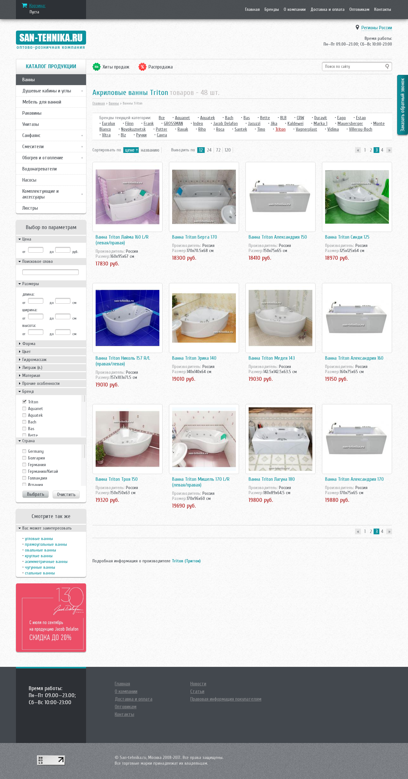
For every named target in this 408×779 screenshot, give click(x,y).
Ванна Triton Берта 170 (194, 237)
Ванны (28, 80)
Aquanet (35, 408)
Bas (31, 428)
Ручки (141, 135)
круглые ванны (39, 556)
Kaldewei (295, 123)
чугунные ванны (40, 567)
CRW (300, 117)
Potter (161, 129)
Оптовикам (359, 9)
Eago (341, 117)
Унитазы (30, 124)
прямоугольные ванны (46, 544)
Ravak (183, 129)
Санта (162, 135)
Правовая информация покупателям (225, 699)
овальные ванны (40, 550)
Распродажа (161, 67)
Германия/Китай (43, 471)
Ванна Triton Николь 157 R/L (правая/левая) (123, 361)
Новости (198, 684)
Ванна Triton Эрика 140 (194, 358)
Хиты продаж (116, 67)
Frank (149, 123)
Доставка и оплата (327, 9)
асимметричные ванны (46, 561)
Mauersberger (350, 123)
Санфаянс (31, 135)
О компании (295, 9)
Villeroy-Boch (360, 129)
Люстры (30, 208)
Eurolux (108, 123)
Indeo (198, 123)
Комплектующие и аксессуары (40, 194)
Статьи (197, 691)
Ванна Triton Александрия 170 (354, 479)
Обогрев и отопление (42, 158)
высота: (29, 325)
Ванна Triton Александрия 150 (278, 237)
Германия (37, 464)
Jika (274, 123)
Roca (220, 129)
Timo (261, 129)
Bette (33, 435)
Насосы (29, 180)
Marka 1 (320, 123)
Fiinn (129, 123)
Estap (361, 117)
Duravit (320, 117)
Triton (33, 402)
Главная (252, 9)
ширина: (29, 310)
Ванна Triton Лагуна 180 (272, 479)
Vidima (333, 129)
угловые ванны (39, 538)
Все (162, 117)
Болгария (36, 458)
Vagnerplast (306, 129)
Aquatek (35, 415)
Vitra (106, 135)
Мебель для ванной (41, 102)
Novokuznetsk (133, 129)
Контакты (382, 9)
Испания (35, 484)
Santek (241, 129)
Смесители (33, 146)
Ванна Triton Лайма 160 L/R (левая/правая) (122, 240)
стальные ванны (40, 573)
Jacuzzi (254, 123)
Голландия (37, 478)
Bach (32, 422)
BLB (283, 117)
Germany (36, 451)
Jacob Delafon (225, 123)
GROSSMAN (173, 123)
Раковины (31, 113)
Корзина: (37, 6)
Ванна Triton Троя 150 (117, 479)
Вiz (123, 135)
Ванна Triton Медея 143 (272, 358)
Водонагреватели (39, 169)
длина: (28, 294)
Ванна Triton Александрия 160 (354, 358)
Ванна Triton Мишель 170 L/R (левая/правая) (200, 482)
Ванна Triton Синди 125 (347, 237)
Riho (202, 129)
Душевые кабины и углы (46, 91)
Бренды (272, 9)
